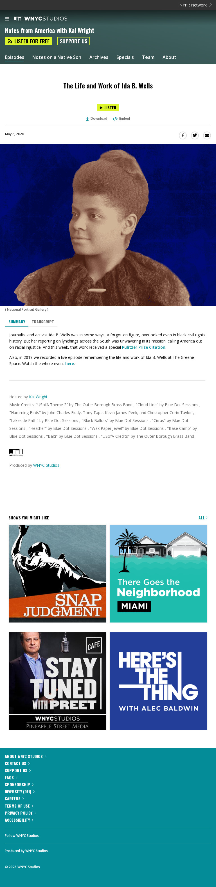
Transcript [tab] (43, 321)
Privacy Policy (18, 813)
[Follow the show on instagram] (79, 834)
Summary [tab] (16, 321)
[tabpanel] (108, 349)
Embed (124, 118)
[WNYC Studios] (16, 454)
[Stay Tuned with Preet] (57, 681)
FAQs (9, 777)
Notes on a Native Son (56, 57)
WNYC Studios (46, 465)
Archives (98, 57)
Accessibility (17, 820)
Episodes (14, 57)
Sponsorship (17, 784)
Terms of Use (17, 806)
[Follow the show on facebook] (48, 834)
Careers (13, 798)
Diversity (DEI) (18, 791)
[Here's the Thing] (158, 681)
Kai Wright (38, 396)
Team (148, 57)
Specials (125, 57)
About (169, 57)
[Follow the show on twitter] (64, 834)
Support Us (73, 41)
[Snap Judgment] (57, 574)
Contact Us (15, 763)
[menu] (7, 19)
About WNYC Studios (24, 756)
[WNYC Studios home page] (47, 18)
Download (99, 118)
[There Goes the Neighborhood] (158, 574)
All (202, 518)
